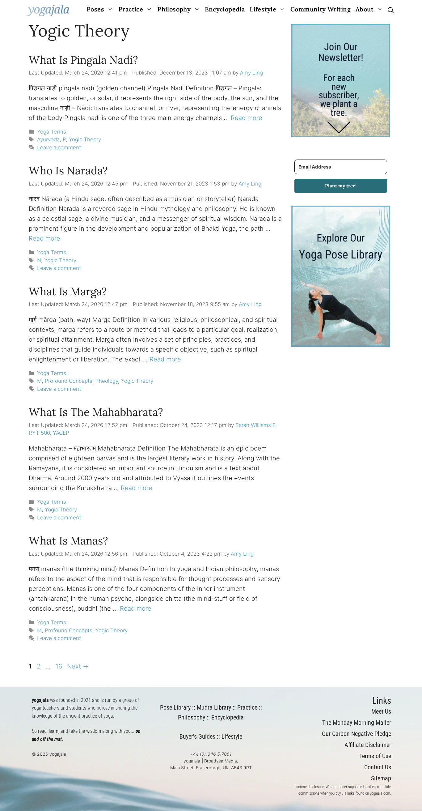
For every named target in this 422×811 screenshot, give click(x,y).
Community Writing (320, 9)
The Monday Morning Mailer (356, 722)
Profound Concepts (68, 381)
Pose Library (175, 707)
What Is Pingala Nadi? (83, 60)
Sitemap (381, 778)
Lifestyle (263, 9)
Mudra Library (214, 707)
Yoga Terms (51, 132)
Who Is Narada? (68, 170)
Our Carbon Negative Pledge (356, 733)
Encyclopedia (225, 9)
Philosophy (174, 9)
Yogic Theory (85, 139)
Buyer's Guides (197, 736)
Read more (246, 118)
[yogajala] (48, 10)
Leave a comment (59, 147)
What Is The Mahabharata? (96, 412)
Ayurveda (48, 139)
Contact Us (377, 767)
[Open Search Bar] (390, 10)
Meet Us (381, 711)
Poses (95, 9)
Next (78, 666)
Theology (106, 381)
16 (59, 666)
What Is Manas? (68, 541)
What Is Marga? (68, 291)
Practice (130, 9)
